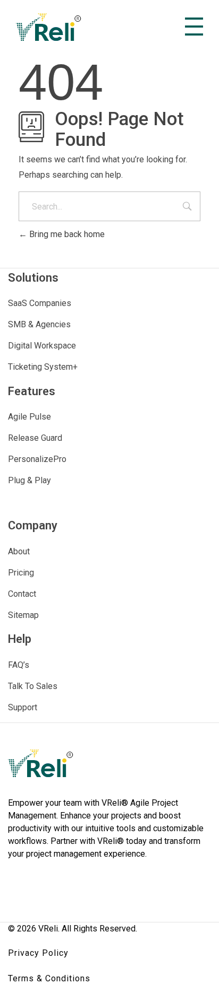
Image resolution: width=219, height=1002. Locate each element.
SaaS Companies (39, 303)
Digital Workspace (42, 346)
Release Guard (35, 438)
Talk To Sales (32, 686)
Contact (22, 594)
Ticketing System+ (43, 367)
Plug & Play (29, 480)
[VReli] (48, 27)
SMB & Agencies (39, 324)
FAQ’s (18, 665)
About (19, 551)
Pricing (21, 573)
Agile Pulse (29, 417)
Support (22, 707)
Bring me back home (66, 234)
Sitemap (23, 615)
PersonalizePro (37, 459)
